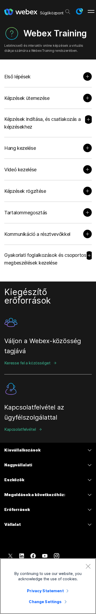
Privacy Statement (45, 591)
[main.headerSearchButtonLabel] (67, 10)
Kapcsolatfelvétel (20, 429)
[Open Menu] (91, 11)
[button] (79, 11)
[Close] (88, 566)
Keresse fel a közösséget (27, 362)
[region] (48, 586)
